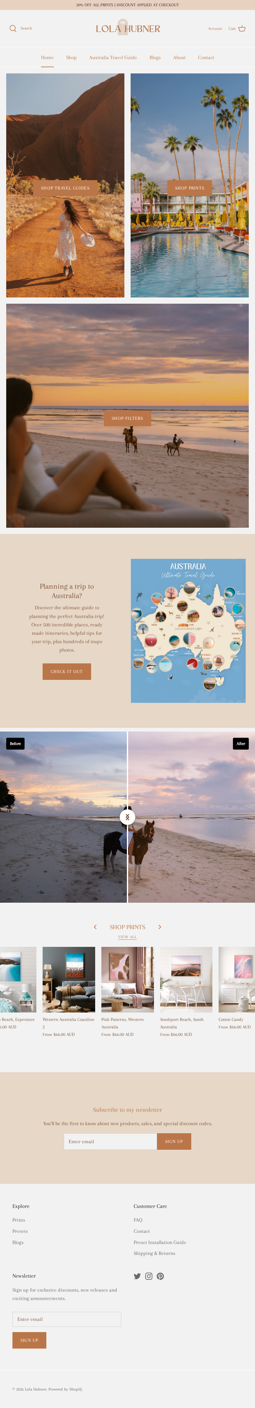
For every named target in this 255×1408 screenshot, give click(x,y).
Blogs (155, 57)
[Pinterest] (160, 1276)
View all (127, 937)
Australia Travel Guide (113, 57)
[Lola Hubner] (127, 28)
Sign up (174, 1141)
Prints (18, 1220)
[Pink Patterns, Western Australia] (127, 980)
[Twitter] (137, 1276)
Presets (20, 1231)
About (179, 57)
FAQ (138, 1220)
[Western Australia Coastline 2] (69, 980)
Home (47, 57)
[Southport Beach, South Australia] (186, 980)
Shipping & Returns (154, 1253)
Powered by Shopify (65, 1389)
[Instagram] (148, 1276)
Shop (71, 57)
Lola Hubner (35, 1389)
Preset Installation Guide (160, 1242)
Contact (206, 57)
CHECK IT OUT (67, 671)
